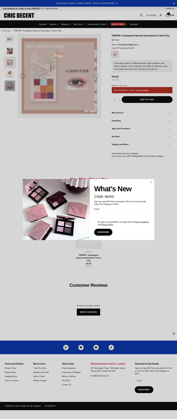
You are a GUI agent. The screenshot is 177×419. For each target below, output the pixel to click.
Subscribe (103, 232)
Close (151, 182)
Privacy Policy (107, 225)
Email (97, 209)
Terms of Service (142, 222)
